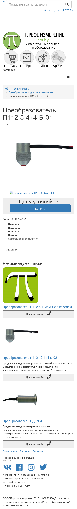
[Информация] (55, 10)
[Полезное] (47, 10)
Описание (11, 249)
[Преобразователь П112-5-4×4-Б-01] (42, 154)
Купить (40, 208)
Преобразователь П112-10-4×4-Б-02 (30, 357)
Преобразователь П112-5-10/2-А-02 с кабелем (37, 306)
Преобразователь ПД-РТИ (22, 420)
